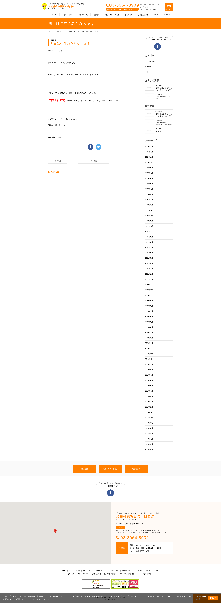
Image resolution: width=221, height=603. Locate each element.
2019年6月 (149, 380)
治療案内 (96, 15)
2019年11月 (149, 354)
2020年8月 (149, 306)
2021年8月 (149, 242)
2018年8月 (149, 433)
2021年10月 (149, 231)
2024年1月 (149, 157)
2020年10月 (149, 295)
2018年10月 (149, 423)
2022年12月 (149, 210)
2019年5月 (149, 386)
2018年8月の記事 (73, 31)
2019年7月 (149, 375)
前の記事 (58, 161)
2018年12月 (149, 412)
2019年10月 (149, 359)
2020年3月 (149, 332)
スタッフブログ (60, 31)
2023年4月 (149, 189)
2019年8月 (149, 370)
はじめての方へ (67, 15)
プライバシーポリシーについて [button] (41, 599)
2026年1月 (149, 146)
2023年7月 (149, 173)
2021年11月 (149, 226)
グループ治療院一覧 (126, 574)
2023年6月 (149, 178)
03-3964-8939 (124, 5)
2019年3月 (149, 396)
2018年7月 (149, 439)
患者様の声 (129, 15)
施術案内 (84, 469)
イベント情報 (150, 61)
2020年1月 (149, 343)
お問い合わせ (96, 574)
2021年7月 (149, 247)
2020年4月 (149, 327)
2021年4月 (149, 263)
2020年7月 (149, 311)
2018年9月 (149, 428)
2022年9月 (149, 221)
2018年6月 (149, 444)
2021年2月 (149, 274)
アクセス (167, 15)
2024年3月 (149, 152)
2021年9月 (149, 237)
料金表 (155, 15)
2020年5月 (149, 322)
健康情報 (148, 67)
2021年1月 (149, 279)
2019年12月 (149, 348)
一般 (146, 72)
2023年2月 (149, 199)
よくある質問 (143, 15)
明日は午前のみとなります (91, 31)
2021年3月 (149, 269)
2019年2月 (149, 401)
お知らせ (71, 574)
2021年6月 (149, 253)
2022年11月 (149, 215)
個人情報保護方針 (110, 574)
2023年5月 (149, 184)
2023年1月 (149, 205)
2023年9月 (149, 168)
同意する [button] (213, 598)
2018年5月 (149, 449)
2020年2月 (149, 338)
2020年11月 (149, 290)
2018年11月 (149, 417)
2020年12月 (149, 284)
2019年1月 (149, 407)
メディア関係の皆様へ (145, 574)
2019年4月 (149, 391)
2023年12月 (149, 162)
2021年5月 (149, 258)
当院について (83, 15)
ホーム (54, 15)
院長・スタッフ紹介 (112, 15)
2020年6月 (149, 316)
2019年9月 (149, 364)
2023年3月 (149, 194)
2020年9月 (149, 301)
